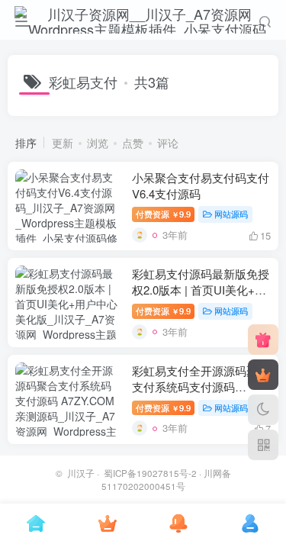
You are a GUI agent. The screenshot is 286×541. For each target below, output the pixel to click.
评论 (167, 142)
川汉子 (81, 473)
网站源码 (231, 214)
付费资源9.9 (163, 214)
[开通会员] (263, 374)
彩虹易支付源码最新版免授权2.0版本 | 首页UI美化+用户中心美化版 (200, 290)
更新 (62, 142)
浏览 (97, 142)
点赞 (132, 142)
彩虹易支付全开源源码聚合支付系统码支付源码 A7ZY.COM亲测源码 (200, 386)
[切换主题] (263, 409)
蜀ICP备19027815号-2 (149, 473)
